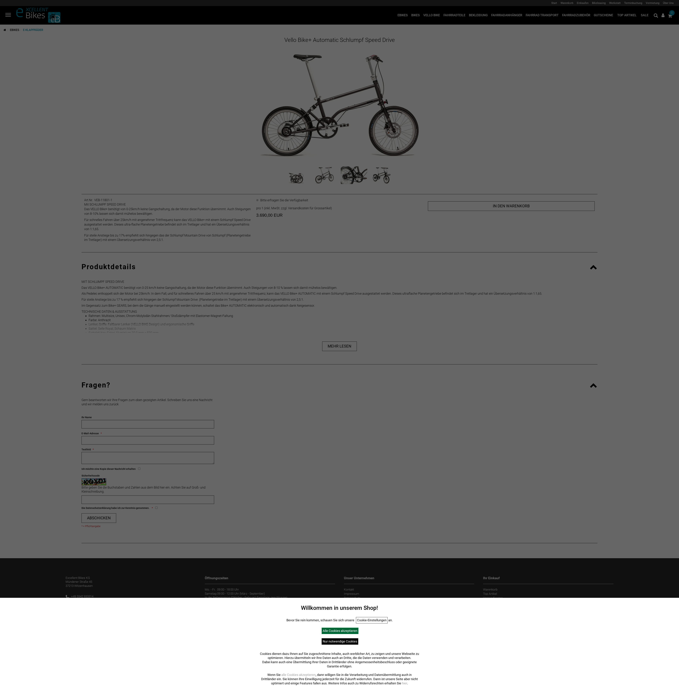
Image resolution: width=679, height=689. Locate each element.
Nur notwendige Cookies (340, 641)
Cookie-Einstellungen (372, 620)
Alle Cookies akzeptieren (340, 631)
